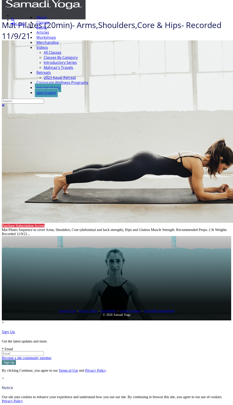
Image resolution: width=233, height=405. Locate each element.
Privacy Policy (88, 311)
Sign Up (8, 331)
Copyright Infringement (159, 311)
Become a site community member (26, 358)
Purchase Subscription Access (23, 226)
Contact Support (130, 311)
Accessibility (109, 311)
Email (7, 349)
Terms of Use (67, 311)
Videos (42, 47)
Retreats (43, 72)
